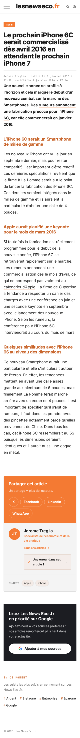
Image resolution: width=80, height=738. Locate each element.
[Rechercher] (68, 7)
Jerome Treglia (15, 76)
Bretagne (29, 698)
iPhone (42, 583)
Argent (11, 698)
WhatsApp (20, 513)
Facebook (31, 502)
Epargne (70, 698)
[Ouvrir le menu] (7, 7)
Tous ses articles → (36, 548)
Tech (9, 24)
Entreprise (49, 698)
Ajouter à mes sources (43, 648)
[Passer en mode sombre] (74, 7)
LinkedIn (54, 502)
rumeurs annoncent (57, 105)
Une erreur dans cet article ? (47, 562)
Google (11, 705)
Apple (27, 583)
